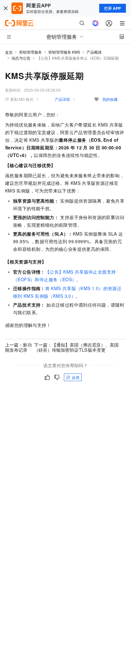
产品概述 (94, 52)
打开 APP (112, 8)
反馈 (75, 377)
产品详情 (62, 99)
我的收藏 (110, 99)
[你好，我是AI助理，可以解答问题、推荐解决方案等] (95, 23)
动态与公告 (21, 58)
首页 (9, 52)
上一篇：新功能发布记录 (18, 347)
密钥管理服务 (30, 52)
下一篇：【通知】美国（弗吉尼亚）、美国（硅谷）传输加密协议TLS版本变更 (76, 347)
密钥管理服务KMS (64, 52)
